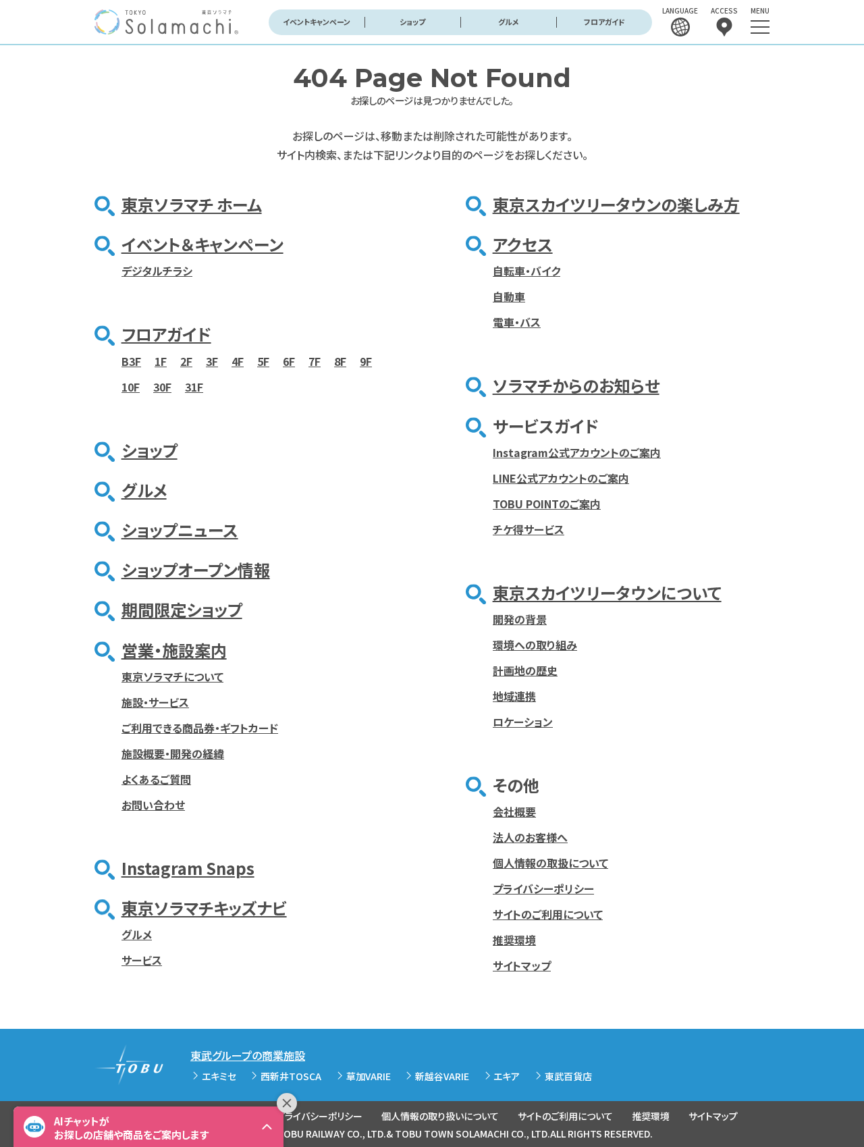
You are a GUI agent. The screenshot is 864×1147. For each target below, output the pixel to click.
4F (238, 361)
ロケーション (523, 722)
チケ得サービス (528, 529)
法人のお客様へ (530, 837)
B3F (131, 361)
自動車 (509, 296)
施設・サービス (155, 702)
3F (212, 361)
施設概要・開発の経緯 (173, 753)
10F (131, 387)
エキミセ (219, 1076)
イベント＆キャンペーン (203, 244)
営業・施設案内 (174, 649)
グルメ (508, 21)
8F (340, 361)
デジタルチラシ (157, 271)
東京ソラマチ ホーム (192, 204)
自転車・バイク (526, 271)
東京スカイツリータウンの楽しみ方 (616, 204)
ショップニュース (180, 529)
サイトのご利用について (548, 914)
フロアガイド (604, 21)
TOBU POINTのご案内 (547, 504)
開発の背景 (520, 619)
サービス (142, 960)
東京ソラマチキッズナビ (204, 907)
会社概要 (514, 811)
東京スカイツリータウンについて (607, 592)
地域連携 (514, 696)
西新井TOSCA (291, 1076)
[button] (149, 1126)
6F (289, 361)
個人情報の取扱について (550, 863)
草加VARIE (368, 1076)
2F (186, 361)
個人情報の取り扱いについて (440, 1116)
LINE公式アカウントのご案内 (561, 478)
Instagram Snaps (188, 867)
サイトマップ (522, 965)
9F (366, 361)
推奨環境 (514, 940)
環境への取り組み (535, 645)
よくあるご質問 (156, 779)
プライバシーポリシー (543, 888)
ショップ (412, 21)
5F (263, 361)
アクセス (523, 244)
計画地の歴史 (525, 670)
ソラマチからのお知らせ (576, 385)
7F (314, 361)
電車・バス (517, 322)
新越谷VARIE (442, 1076)
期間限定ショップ (182, 609)
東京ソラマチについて (172, 676)
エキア (506, 1076)
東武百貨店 (568, 1076)
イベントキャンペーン (316, 21)
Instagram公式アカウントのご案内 (577, 452)
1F (161, 361)
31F (194, 387)
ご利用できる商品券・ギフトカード (200, 728)
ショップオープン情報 (196, 569)
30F (162, 387)
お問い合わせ (153, 805)
